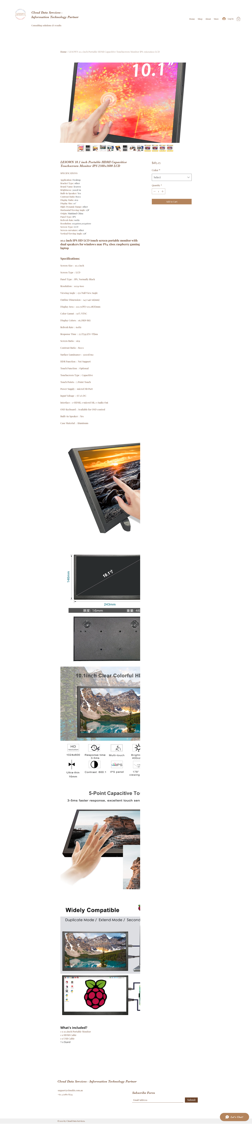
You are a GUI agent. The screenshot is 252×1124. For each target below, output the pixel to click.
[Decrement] (154, 191)
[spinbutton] (158, 191)
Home (63, 51)
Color (156, 170)
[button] (238, 19)
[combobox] (172, 177)
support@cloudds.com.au (70, 1090)
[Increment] (163, 191)
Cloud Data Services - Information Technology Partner (97, 1081)
